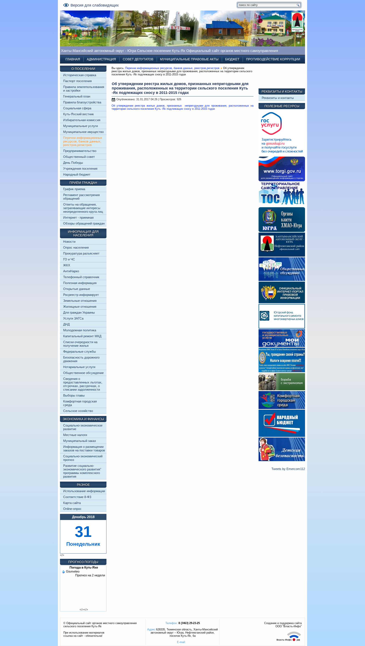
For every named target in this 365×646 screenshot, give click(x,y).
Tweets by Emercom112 (288, 469)
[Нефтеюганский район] (282, 255)
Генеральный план (76, 96)
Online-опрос (72, 509)
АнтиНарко (71, 271)
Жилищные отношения (79, 306)
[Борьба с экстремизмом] (282, 389)
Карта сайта (72, 503)
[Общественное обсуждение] (282, 280)
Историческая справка (79, 75)
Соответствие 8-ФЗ (77, 497)
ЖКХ (66, 265)
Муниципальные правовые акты (189, 59)
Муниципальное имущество (83, 132)
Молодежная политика (79, 330)
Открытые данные (76, 289)
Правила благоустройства (82, 102)
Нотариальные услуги (79, 367)
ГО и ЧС (69, 259)
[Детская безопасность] (282, 460)
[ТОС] (282, 205)
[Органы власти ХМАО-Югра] (282, 231)
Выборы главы (74, 395)
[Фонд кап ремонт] (282, 327)
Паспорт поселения (77, 81)
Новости (69, 241)
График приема (74, 189)
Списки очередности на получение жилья (80, 343)
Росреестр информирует (81, 295)
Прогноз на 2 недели (90, 575)
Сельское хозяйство (78, 411)
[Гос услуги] (282, 155)
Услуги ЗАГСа (73, 318)
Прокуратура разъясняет (81, 253)
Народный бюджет (76, 174)
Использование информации (84, 491)
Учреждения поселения (80, 168)
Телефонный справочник (81, 277)
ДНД (66, 324)
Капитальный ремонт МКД (82, 336)
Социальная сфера (77, 108)
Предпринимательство (79, 151)
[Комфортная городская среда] (282, 408)
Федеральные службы (79, 351)
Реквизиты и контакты (278, 98)
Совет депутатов (138, 59)
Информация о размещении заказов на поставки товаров (84, 448)
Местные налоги (75, 435)
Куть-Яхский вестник (78, 114)
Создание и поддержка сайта (283, 623)
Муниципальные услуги (80, 126)
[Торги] (282, 180)
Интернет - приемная (78, 217)
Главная (72, 59)
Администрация (101, 59)
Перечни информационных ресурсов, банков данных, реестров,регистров (82, 141)
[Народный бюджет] (282, 435)
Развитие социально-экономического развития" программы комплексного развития (82, 471)
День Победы (73, 162)
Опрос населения (76, 247)
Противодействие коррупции (273, 59)
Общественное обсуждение (83, 373)
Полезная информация (80, 283)
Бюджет (232, 59)
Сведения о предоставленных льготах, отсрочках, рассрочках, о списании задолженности (82, 384)
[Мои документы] (282, 346)
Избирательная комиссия (81, 120)
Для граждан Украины (79, 312)
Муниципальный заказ (79, 441)
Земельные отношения (80, 300)
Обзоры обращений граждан (84, 223)
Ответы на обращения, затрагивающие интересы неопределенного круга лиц (83, 208)
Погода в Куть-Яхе (83, 567)
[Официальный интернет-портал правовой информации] (282, 302)
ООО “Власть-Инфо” (288, 626)
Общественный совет (79, 156)
